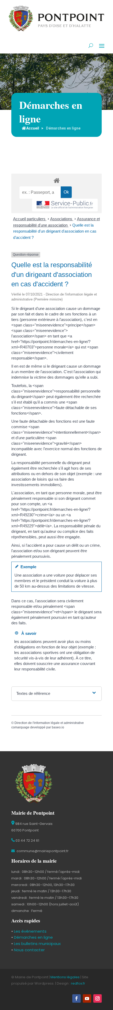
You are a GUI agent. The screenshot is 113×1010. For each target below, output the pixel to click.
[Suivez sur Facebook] (76, 998)
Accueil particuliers (30, 219)
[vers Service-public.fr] (65, 205)
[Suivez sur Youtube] (87, 998)
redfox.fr (78, 983)
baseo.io (58, 727)
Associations (61, 219)
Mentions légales (65, 977)
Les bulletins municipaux (37, 943)
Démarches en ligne (33, 937)
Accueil (32, 128)
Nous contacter (29, 950)
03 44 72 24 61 (27, 840)
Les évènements (30, 931)
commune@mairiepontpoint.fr (42, 850)
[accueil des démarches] (56, 180)
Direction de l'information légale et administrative (49, 723)
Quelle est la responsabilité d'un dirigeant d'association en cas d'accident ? (54, 231)
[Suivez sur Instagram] (97, 998)
